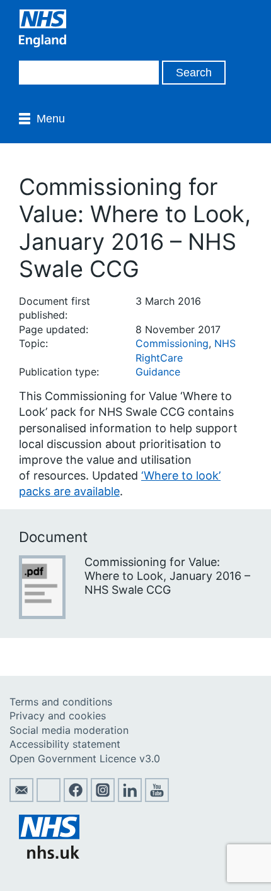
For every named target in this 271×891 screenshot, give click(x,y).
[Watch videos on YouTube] (157, 798)
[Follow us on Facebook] (76, 798)
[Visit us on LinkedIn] (130, 798)
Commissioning (172, 343)
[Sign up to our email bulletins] (21, 798)
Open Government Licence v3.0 (84, 758)
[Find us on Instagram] (103, 798)
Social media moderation (69, 730)
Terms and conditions (60, 701)
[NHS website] (49, 855)
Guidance (158, 371)
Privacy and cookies (57, 715)
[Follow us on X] (49, 798)
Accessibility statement (64, 744)
